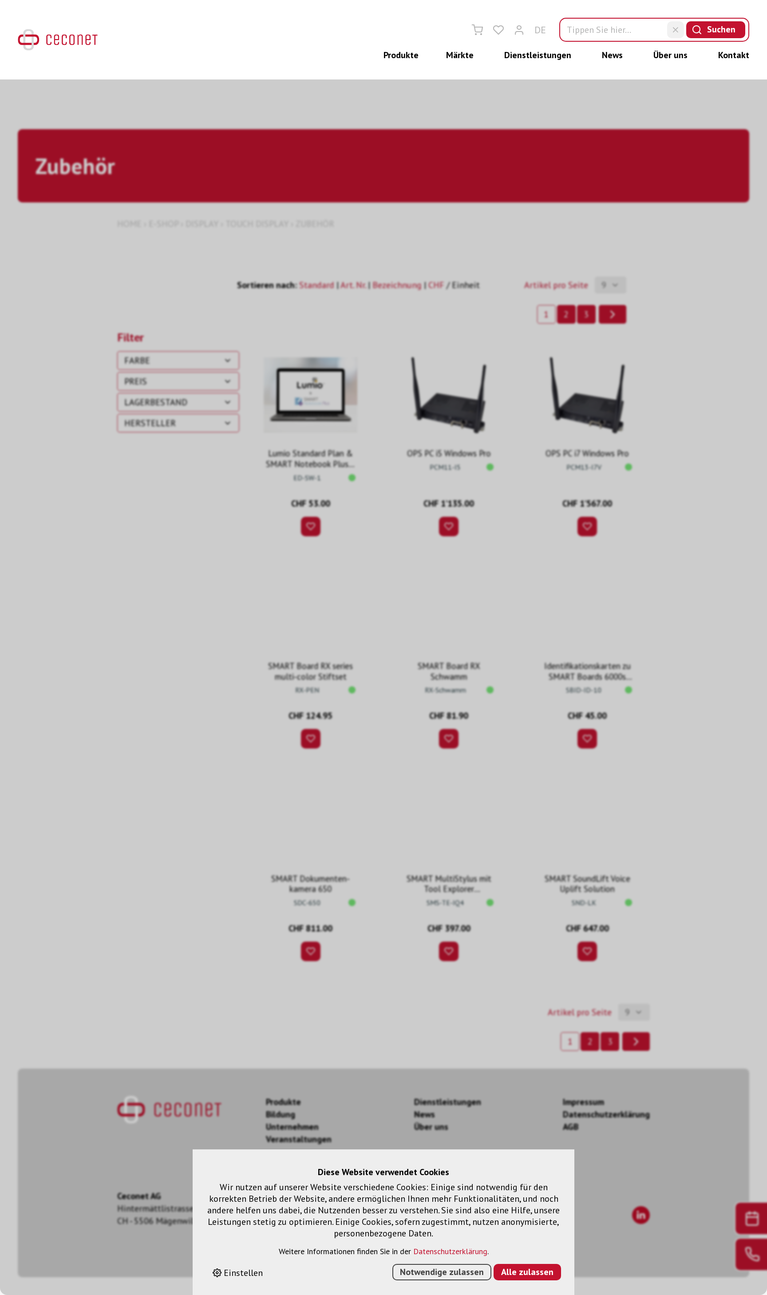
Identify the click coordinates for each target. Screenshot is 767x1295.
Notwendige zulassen (442, 1272)
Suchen (721, 29)
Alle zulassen (527, 1272)
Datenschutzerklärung (450, 1251)
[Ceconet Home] (58, 40)
